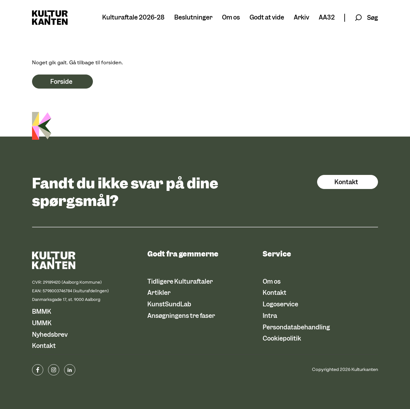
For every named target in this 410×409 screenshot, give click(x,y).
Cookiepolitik (282, 338)
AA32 (327, 17)
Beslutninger (193, 17)
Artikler (158, 293)
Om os (231, 17)
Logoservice (280, 304)
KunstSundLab (169, 304)
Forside (61, 82)
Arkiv (301, 17)
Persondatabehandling (296, 327)
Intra (270, 316)
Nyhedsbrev (50, 335)
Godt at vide (267, 17)
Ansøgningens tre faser (181, 316)
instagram (53, 369)
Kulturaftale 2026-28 (133, 17)
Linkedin (69, 369)
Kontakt (346, 182)
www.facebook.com (37, 369)
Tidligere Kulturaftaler (180, 282)
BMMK (41, 312)
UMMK (42, 323)
